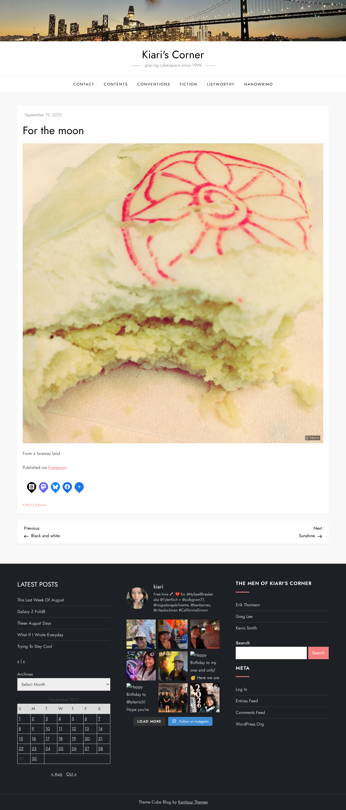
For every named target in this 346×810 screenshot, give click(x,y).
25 (60, 749)
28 (100, 749)
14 (100, 729)
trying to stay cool (34, 646)
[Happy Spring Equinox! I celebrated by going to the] (173, 665)
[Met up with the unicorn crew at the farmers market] (204, 697)
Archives (25, 674)
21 (100, 739)
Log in (241, 689)
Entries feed (247, 701)
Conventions (153, 84)
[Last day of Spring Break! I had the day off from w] (141, 665)
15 (21, 739)
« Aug (56, 774)
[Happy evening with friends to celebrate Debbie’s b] (173, 697)
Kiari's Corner (173, 54)
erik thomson (248, 605)
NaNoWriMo (258, 84)
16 (34, 739)
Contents (116, 84)
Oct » (71, 774)
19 (74, 739)
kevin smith (246, 628)
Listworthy (221, 84)
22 (21, 749)
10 (47, 729)
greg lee (244, 616)
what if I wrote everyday (40, 635)
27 (87, 749)
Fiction (189, 84)
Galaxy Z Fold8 (31, 611)
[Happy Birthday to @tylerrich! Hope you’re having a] (141, 697)
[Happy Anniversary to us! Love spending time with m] (204, 634)
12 (74, 729)
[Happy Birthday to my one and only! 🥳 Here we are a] (204, 665)
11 (60, 729)
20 (87, 739)
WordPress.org (250, 724)
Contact (83, 84)
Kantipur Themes (193, 802)
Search (243, 643)
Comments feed (250, 712)
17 (47, 739)
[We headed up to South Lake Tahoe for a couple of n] (141, 634)
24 (47, 749)
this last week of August (40, 600)
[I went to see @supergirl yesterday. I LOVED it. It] (173, 634)
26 (74, 749)
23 (34, 749)
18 (60, 739)
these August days (34, 623)
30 (34, 758)
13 (87, 729)
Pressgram (57, 467)
